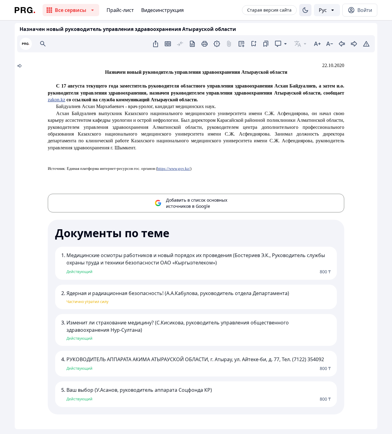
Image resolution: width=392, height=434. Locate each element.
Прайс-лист (120, 10)
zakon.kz (56, 99)
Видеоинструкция (162, 10)
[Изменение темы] (305, 10)
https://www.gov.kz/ (173, 168)
